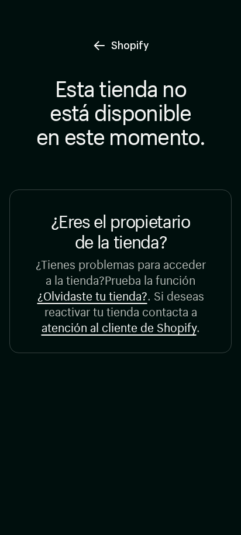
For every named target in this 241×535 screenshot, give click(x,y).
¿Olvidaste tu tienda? (92, 294)
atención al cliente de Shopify (119, 326)
